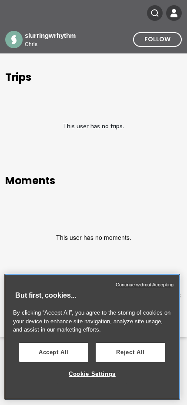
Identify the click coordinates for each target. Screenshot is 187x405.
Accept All (54, 352)
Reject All (130, 352)
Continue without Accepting (145, 284)
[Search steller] (155, 13)
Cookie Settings (92, 374)
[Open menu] (174, 13)
